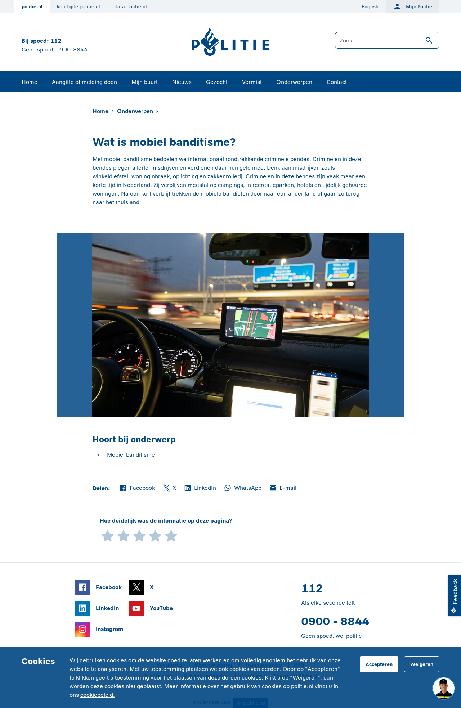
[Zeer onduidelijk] (108, 535)
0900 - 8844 (335, 621)
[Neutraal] (139, 535)
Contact (337, 82)
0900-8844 (72, 49)
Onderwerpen (294, 82)
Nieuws (182, 82)
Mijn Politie (419, 7)
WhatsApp (242, 488)
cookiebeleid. (97, 694)
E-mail (282, 488)
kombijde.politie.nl (78, 7)
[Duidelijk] (155, 535)
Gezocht (217, 82)
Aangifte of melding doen (84, 82)
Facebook (137, 488)
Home (29, 82)
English (370, 7)
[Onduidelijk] (123, 535)
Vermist (252, 82)
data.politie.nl (131, 7)
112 (55, 40)
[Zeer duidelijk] (171, 535)
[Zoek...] (387, 44)
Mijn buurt (144, 82)
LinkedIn (199, 488)
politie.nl (32, 7)
